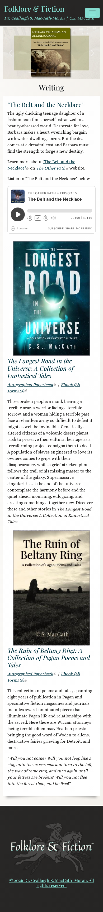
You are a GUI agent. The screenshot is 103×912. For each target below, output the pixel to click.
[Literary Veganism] (32, 72)
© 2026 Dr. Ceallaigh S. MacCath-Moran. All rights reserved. (51, 882)
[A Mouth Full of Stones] (51, 72)
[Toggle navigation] (92, 13)
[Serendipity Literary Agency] (70, 72)
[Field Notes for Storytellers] (42, 72)
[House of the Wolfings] (61, 72)
